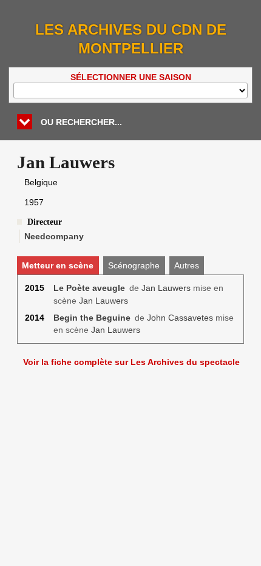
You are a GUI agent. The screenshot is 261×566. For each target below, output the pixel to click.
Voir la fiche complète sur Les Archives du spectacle (131, 362)
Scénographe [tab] (134, 265)
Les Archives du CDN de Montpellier (130, 38)
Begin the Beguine (91, 317)
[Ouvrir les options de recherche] (24, 121)
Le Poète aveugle (89, 288)
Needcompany (54, 236)
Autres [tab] (186, 265)
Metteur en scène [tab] (57, 265)
